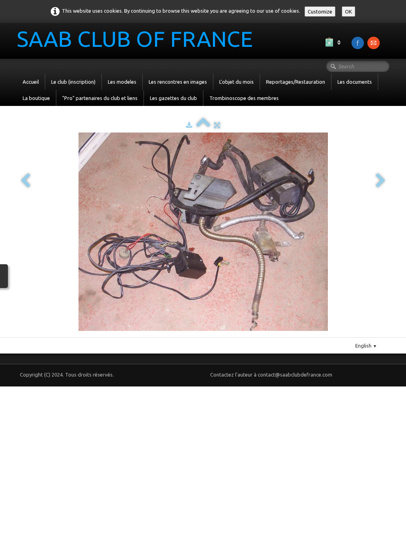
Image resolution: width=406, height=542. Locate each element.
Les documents (354, 82)
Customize (320, 11)
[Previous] (25, 181)
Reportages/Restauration (295, 82)
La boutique (36, 98)
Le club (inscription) (73, 82)
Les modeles (122, 82)
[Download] (189, 125)
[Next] (380, 181)
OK (348, 11)
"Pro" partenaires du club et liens (100, 98)
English (366, 345)
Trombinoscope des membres (244, 98)
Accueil (31, 82)
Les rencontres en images (178, 82)
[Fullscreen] (217, 125)
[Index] (203, 125)
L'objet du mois (236, 82)
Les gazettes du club (173, 98)
